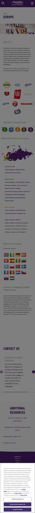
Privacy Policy (18, 493)
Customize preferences (18, 499)
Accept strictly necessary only (17, 504)
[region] (17, 488)
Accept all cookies (17, 509)
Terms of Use (23, 495)
